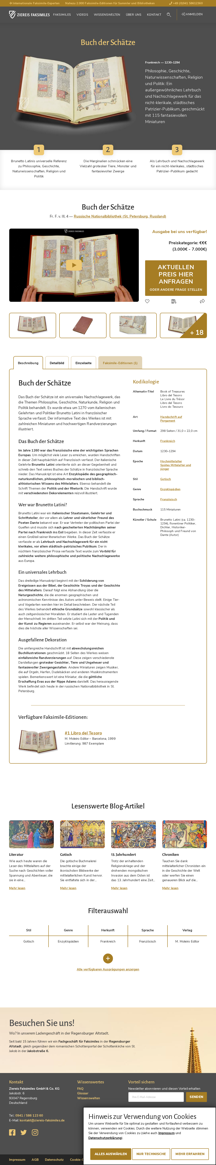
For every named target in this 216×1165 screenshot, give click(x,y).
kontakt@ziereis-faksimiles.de (42, 1120)
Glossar (82, 1093)
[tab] (38, 742)
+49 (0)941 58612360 (187, 3)
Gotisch (165, 479)
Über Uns (133, 15)
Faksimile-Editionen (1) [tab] (120, 363)
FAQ (80, 1089)
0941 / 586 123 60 (29, 1115)
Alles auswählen (111, 1154)
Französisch (168, 499)
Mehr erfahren (190, 1154)
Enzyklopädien (170, 489)
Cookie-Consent (82, 1160)
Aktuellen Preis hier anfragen (176, 277)
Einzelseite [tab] (84, 363)
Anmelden (194, 14)
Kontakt (154, 15)
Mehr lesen (17, 888)
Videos (82, 15)
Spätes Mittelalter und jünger (175, 467)
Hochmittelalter (171, 461)
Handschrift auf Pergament (171, 419)
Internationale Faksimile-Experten (35, 3)
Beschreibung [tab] (28, 363)
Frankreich (167, 441)
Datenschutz (54, 1160)
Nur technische (151, 1154)
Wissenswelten (107, 15)
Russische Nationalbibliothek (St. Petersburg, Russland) (120, 216)
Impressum (17, 1160)
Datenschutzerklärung (105, 1138)
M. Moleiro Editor (187, 941)
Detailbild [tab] (57, 363)
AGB (35, 1160)
